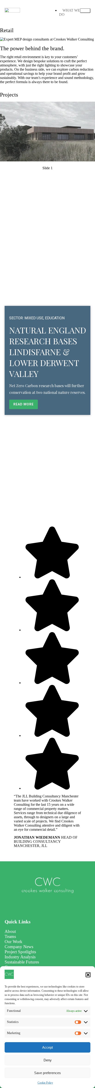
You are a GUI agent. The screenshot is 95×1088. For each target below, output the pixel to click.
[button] (88, 974)
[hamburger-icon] (85, 10)
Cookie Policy (45, 1082)
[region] (47, 298)
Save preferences (47, 1073)
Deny (48, 1060)
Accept (47, 1047)
